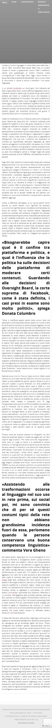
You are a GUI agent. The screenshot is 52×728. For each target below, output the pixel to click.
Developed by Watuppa (26, 723)
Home (14, 2)
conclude (13, 613)
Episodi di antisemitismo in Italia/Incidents (44, 7)
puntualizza (12, 592)
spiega (4, 580)
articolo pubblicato (13, 88)
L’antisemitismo (27, 2)
